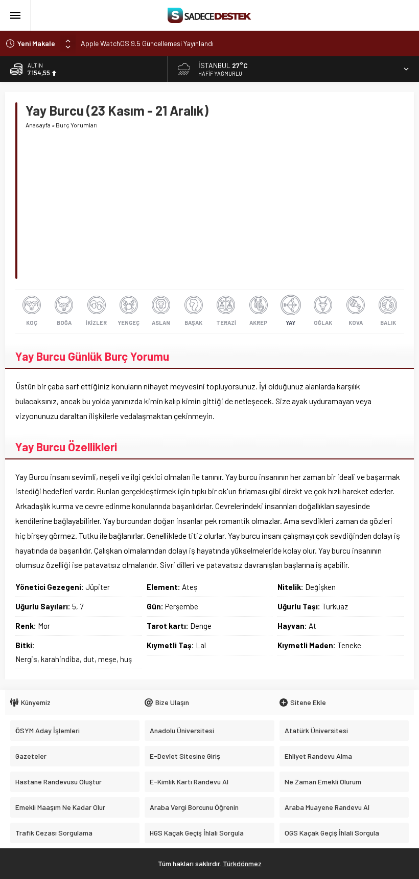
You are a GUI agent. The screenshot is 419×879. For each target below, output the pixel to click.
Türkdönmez (242, 863)
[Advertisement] (215, 207)
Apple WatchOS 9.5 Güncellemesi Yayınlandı (147, 43)
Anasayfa (38, 124)
